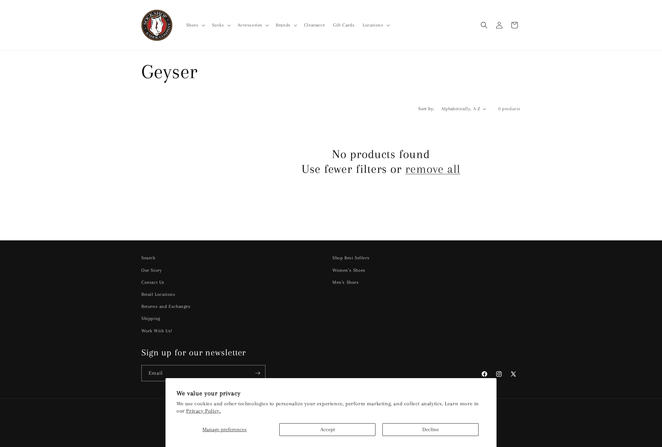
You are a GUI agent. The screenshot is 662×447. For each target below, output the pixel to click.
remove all (432, 169)
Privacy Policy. (203, 411)
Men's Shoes (345, 282)
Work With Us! (156, 330)
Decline (430, 429)
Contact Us (152, 282)
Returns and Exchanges (166, 306)
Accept (327, 429)
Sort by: (426, 108)
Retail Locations (158, 294)
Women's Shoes (348, 270)
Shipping (150, 318)
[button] (195, 25)
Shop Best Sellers (350, 257)
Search (148, 257)
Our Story (151, 270)
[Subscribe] (257, 373)
